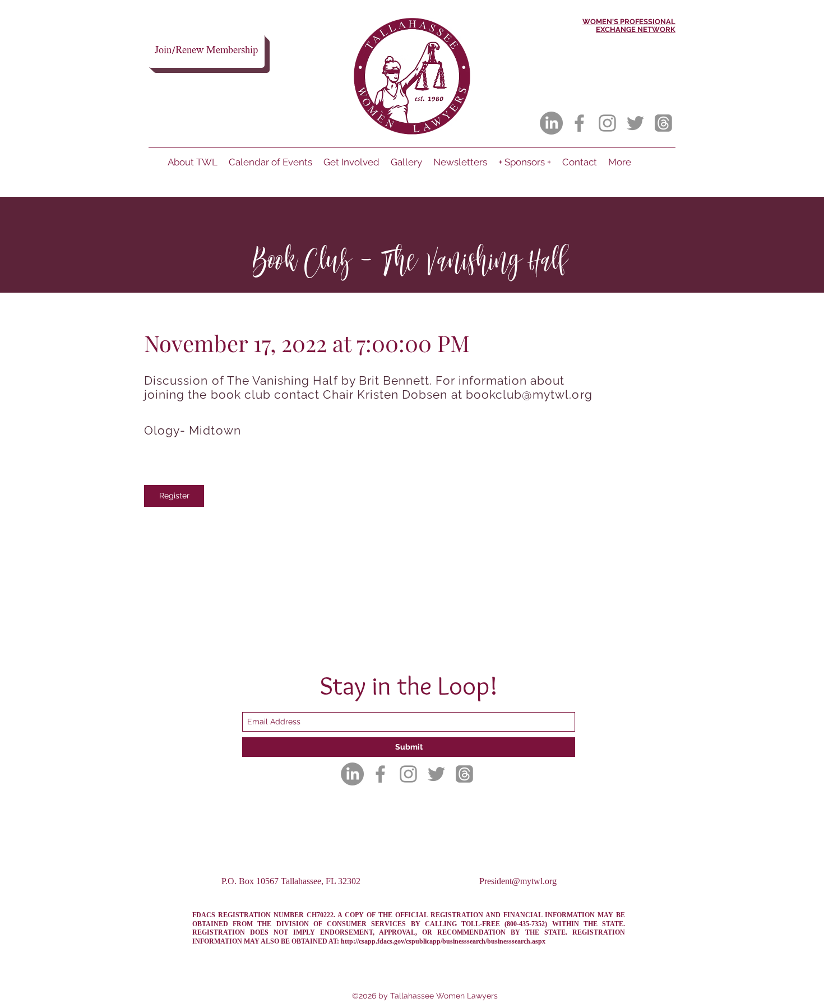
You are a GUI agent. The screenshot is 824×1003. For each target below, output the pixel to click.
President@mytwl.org (518, 881)
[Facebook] (579, 123)
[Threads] (663, 123)
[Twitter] (635, 123)
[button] (174, 496)
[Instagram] (607, 123)
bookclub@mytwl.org (529, 394)
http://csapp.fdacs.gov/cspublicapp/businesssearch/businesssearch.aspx (443, 941)
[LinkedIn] (551, 123)
